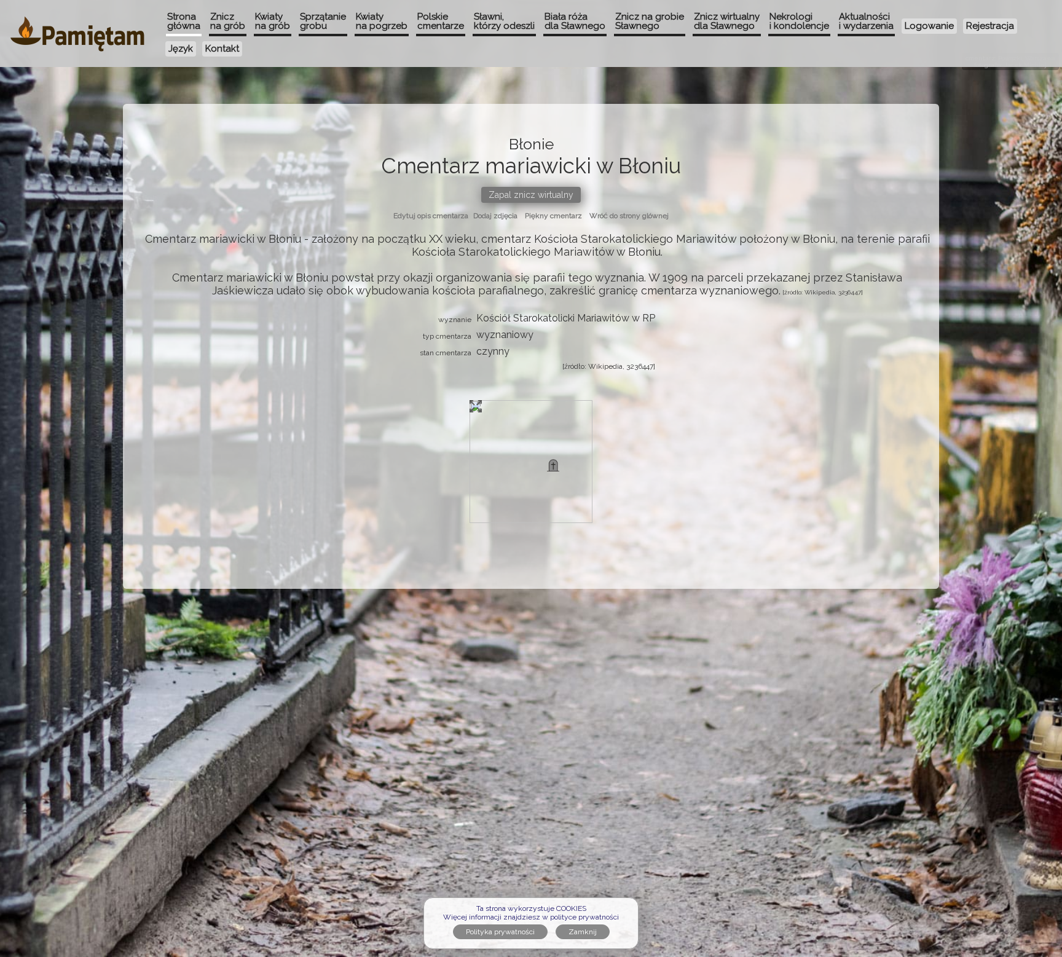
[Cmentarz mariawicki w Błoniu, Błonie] (553, 465)
